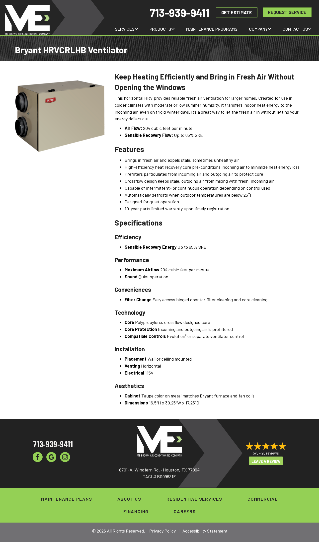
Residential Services (194, 499)
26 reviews (270, 453)
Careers (185, 511)
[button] (136, 29)
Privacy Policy (162, 531)
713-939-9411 (180, 12)
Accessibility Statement (205, 531)
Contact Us (295, 29)
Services (125, 29)
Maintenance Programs (212, 29)
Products (160, 29)
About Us (129, 499)
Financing (136, 511)
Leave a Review (265, 461)
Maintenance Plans (66, 499)
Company (258, 29)
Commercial (262, 499)
